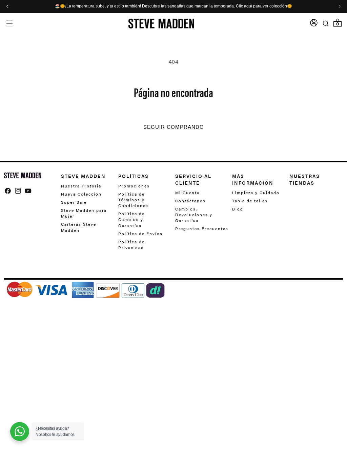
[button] (9, 23)
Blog (237, 209)
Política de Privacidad (131, 244)
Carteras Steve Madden (78, 227)
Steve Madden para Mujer (84, 213)
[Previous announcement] (7, 6)
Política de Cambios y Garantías (131, 219)
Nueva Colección (81, 194)
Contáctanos (190, 201)
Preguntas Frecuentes (201, 228)
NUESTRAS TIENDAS (304, 179)
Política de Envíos (140, 233)
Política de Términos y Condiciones (133, 199)
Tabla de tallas (250, 201)
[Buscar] (326, 23)
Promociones (134, 186)
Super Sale (74, 202)
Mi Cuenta (187, 193)
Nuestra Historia (81, 186)
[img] (8, 191)
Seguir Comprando (173, 127)
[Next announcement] (339, 6)
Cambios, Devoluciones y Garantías (193, 214)
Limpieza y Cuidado (256, 193)
